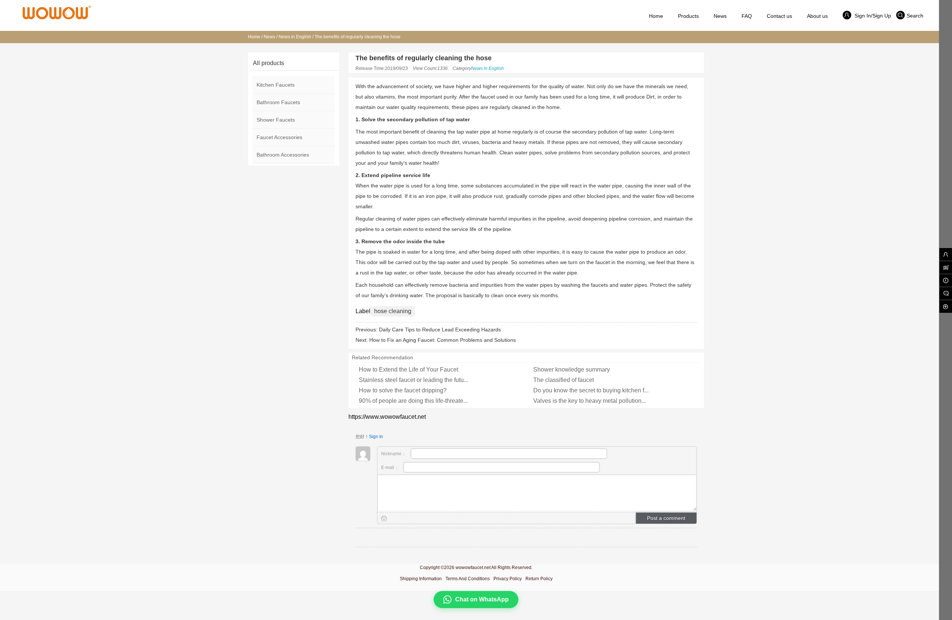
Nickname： (394, 453)
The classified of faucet (563, 380)
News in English (295, 36)
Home (254, 36)
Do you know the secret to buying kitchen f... (591, 390)
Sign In (376, 436)
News (269, 36)
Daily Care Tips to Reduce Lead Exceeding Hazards (440, 330)
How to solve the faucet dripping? (403, 390)
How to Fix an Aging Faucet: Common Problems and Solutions (442, 340)
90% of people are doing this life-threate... (413, 401)
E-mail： (390, 467)
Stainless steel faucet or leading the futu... (413, 380)
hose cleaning (392, 311)
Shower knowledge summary (571, 369)
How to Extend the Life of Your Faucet (408, 369)
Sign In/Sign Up (872, 16)
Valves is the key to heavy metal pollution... (589, 401)
